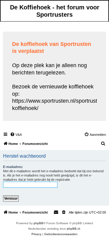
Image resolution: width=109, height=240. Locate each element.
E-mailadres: (13, 167)
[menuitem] (16, 134)
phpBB (38, 223)
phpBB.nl (73, 228)
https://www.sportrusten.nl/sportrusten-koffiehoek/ (58, 104)
